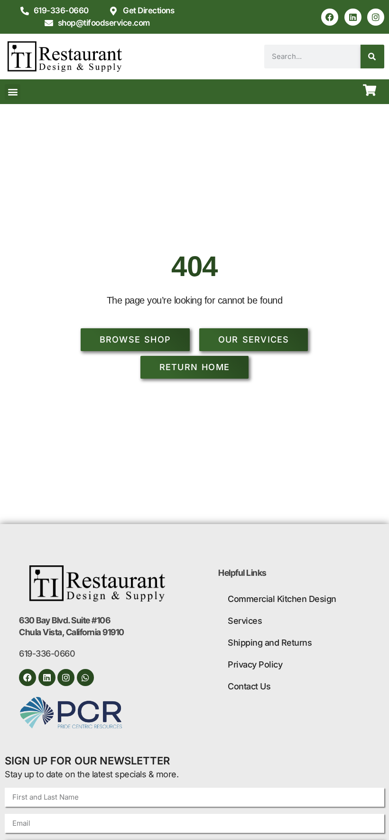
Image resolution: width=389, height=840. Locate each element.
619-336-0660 (47, 654)
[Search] (372, 56)
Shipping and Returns (270, 643)
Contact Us (249, 686)
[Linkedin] (352, 17)
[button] (12, 92)
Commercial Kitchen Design (282, 599)
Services (245, 621)
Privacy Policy (255, 664)
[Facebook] (329, 17)
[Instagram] (375, 17)
